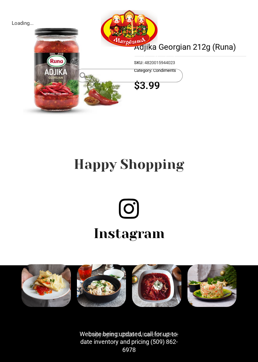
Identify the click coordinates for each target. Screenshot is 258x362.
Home (91, 57)
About (138, 57)
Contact (164, 57)
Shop (114, 57)
